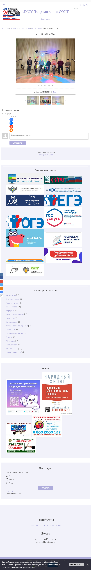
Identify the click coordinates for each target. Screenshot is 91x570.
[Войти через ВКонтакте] (11, 123)
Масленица (10, 341)
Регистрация (43, 155)
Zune (55, 92)
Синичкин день (12, 307)
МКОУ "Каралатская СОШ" (45, 11)
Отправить (17, 143)
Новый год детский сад (15, 314)
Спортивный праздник (14, 333)
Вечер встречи (37, 29)
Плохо (11, 483)
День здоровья (12, 349)
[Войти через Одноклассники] (11, 130)
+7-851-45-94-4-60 (53, 526)
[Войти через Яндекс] (11, 126)
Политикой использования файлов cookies (18, 567)
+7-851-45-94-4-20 (37, 526)
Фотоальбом (15, 29)
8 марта (9, 337)
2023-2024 (26, 29)
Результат (10, 491)
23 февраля (10, 330)
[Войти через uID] (11, 119)
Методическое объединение (17, 326)
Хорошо (11, 479)
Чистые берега (12, 345)
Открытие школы (12, 299)
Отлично (12, 476)
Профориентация (13, 303)
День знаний (11, 295)
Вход (51, 155)
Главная (5, 29)
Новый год (10, 318)
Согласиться (76, 565)
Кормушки (10, 311)
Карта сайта (45, 19)
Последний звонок (13, 352)
